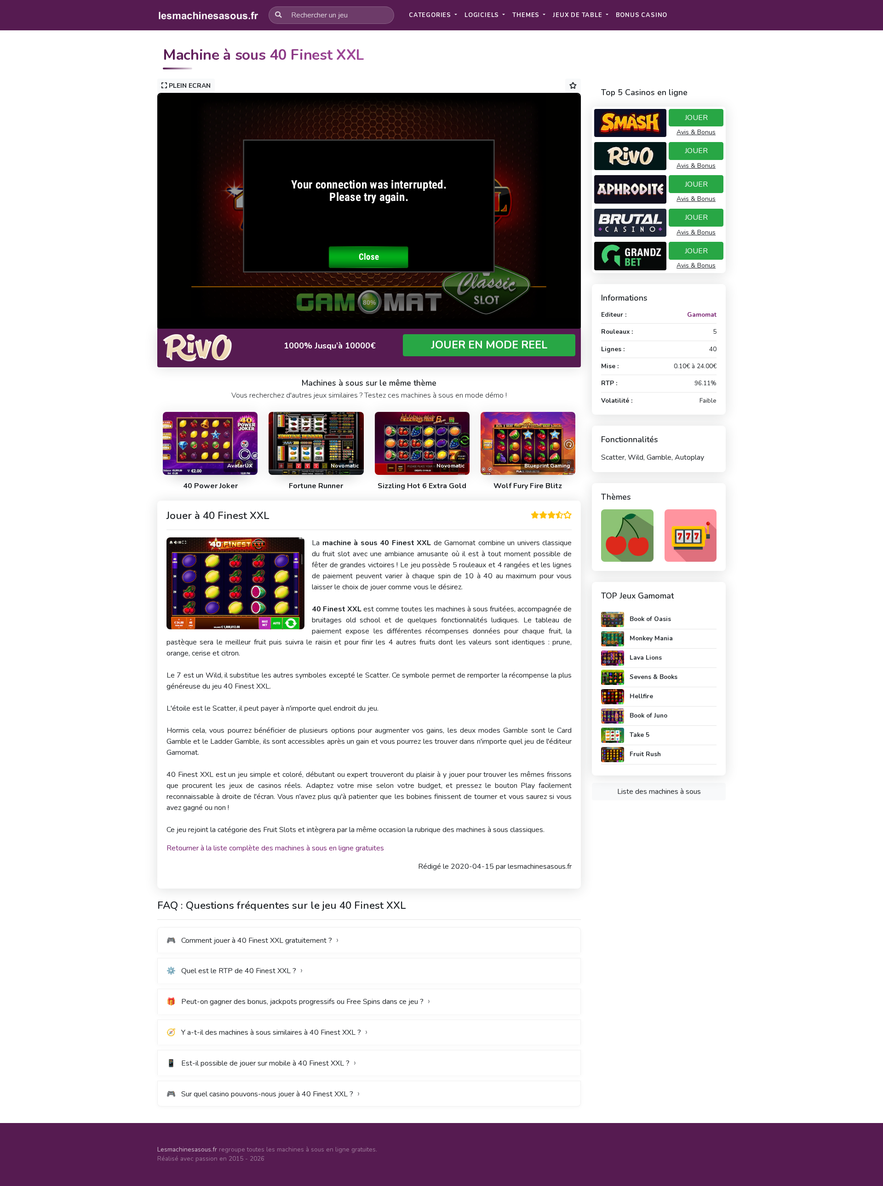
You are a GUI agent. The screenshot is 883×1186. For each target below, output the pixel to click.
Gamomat (702, 314)
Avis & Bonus (696, 132)
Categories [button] (431, 15)
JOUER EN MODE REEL (489, 345)
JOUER (696, 118)
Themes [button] (526, 15)
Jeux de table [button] (578, 15)
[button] (641, 15)
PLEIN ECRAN (189, 85)
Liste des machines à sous (659, 792)
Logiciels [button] (482, 15)
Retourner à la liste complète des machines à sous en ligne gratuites (275, 848)
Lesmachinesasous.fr (187, 1149)
